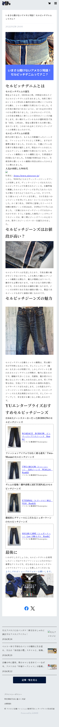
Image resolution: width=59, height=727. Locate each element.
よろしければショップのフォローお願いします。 (29, 571)
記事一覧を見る (29, 680)
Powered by (26, 713)
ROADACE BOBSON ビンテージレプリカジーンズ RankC (36, 436)
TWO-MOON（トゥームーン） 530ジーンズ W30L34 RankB (37, 470)
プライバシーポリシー (13, 694)
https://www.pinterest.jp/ (26, 176)
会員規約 (7, 704)
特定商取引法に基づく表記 (15, 699)
